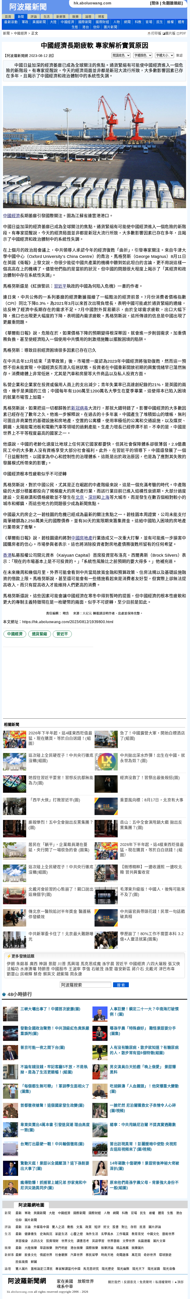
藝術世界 (168, 1234)
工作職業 (122, 1234)
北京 (80, 497)
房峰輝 (26, 974)
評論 (34, 16)
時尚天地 (107, 1254)
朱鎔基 (22, 964)
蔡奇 (38, 974)
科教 (138, 22)
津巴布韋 (167, 969)
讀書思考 (83, 1241)
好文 (106, 1227)
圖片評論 (155, 1227)
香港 (7, 555)
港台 (85, 27)
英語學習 (98, 1241)
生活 (47, 16)
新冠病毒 (79, 408)
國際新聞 (85, 22)
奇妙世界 (150, 1254)
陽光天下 (138, 1268)
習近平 (60, 286)
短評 (97, 1227)
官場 (149, 22)
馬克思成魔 (91, 964)
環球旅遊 (165, 1254)
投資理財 (52, 1241)
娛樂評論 (107, 1248)
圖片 (110, 27)
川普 (62, 964)
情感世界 (46, 1254)
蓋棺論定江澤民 (42, 1268)
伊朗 (11, 964)
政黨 (88, 1227)
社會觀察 (61, 1254)
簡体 (155, 3)
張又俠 (174, 964)
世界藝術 (113, 1241)
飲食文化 (31, 1254)
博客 (101, 16)
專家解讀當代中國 (67, 1268)
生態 (75, 27)
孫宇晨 (108, 964)
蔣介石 (138, 969)
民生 (159, 22)
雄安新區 (122, 969)
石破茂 (98, 969)
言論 (28, 1227)
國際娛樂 (92, 1248)
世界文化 (67, 1241)
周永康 (76, 974)
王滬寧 (75, 969)
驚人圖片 (22, 1268)
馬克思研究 (91, 1268)
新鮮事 (61, 16)
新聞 (21, 16)
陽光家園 (154, 1268)
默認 (179, 55)
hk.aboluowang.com (92, 3)
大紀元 (87, 613)
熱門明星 (61, 1248)
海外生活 (92, 1234)
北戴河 (151, 969)
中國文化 (153, 1234)
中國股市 (59, 969)
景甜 (52, 964)
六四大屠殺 (156, 964)
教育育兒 (138, 1234)
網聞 (127, 22)
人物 (116, 22)
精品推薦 (122, 1248)
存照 (133, 1227)
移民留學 (92, 1254)
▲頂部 (179, 1282)
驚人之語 (58, 1227)
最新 (11, 22)
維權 (170, 22)
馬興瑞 (73, 964)
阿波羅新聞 (28, 7)
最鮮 (19, 1254)
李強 (86, 969)
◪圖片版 (169, 33)
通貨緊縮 (39, 634)
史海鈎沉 (46, 1234)
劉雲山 (13, 974)
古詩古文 (37, 1241)
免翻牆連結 (171, 3)
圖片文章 (159, 1241)
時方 (66, 613)
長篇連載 (144, 1241)
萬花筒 (136, 1254)
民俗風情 (22, 1261)
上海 (105, 497)
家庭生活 (61, 1234)
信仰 (96, 27)
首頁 (8, 16)
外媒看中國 (41, 1227)
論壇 (88, 16)
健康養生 (31, 1234)
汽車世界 (76, 1254)
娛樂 (75, 16)
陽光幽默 (123, 1268)
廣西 (34, 964)
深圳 (92, 497)
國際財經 (102, 22)
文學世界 (129, 1241)
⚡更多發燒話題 (21, 956)
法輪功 (13, 969)
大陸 (53, 22)
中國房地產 (81, 538)
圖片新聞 (31, 1220)
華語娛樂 (46, 1248)
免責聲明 (145, 1282)
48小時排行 (20, 994)
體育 (181, 22)
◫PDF (181, 33)
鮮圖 (34, 1261)
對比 (124, 1227)
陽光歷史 (108, 1268)
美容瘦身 (22, 1241)
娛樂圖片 (138, 1248)
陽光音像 (169, 1268)
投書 (115, 1227)
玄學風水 (107, 1234)
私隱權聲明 (163, 1282)
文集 (79, 1227)
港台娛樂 (76, 1248)
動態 (70, 1227)
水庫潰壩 (28, 969)
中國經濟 (67, 22)
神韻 (43, 964)
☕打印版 (154, 33)
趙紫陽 (63, 974)
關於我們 (114, 1282)
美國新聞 (39, 22)
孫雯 (109, 969)
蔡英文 (49, 974)
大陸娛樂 (31, 1248)
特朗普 (44, 969)
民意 (142, 1227)
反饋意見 (130, 1282)
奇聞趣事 (122, 1254)
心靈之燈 (76, 1234)
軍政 (25, 22)
